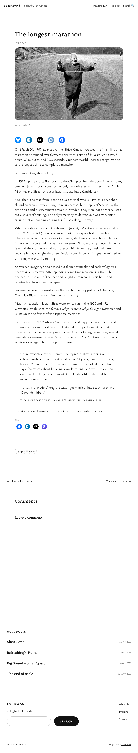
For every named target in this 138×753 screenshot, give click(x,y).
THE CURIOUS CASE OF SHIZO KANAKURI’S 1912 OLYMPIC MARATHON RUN (60, 400)
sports (32, 451)
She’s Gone (15, 641)
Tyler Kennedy (39, 411)
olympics (21, 451)
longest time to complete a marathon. (49, 164)
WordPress (126, 744)
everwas (12, 5)
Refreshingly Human (23, 652)
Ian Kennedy (31, 125)
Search (66, 721)
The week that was (116, 481)
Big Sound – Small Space (26, 663)
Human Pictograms (22, 481)
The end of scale (20, 673)
